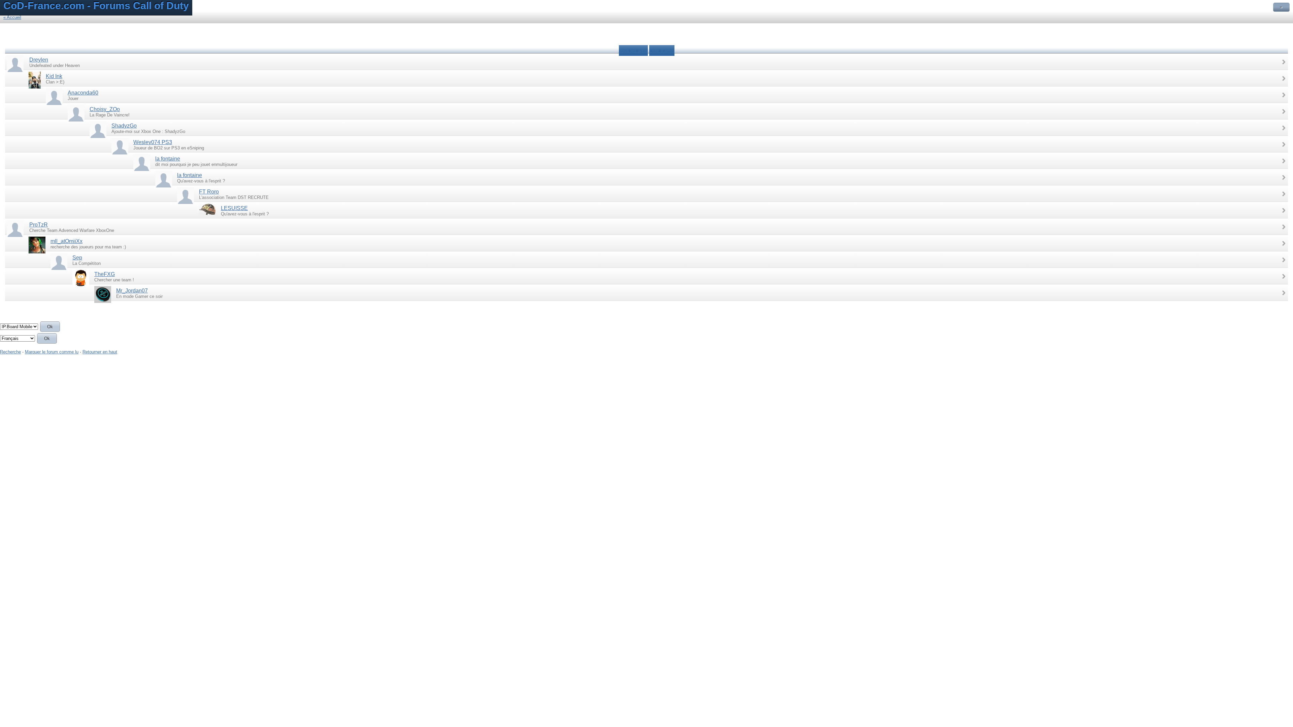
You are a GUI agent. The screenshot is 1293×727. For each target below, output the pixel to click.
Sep (77, 258)
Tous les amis (633, 50)
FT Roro (209, 192)
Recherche (10, 351)
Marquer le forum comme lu (51, 351)
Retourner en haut (99, 351)
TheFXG (104, 274)
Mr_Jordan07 (132, 290)
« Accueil (12, 17)
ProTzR (38, 225)
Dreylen (38, 60)
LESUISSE (234, 208)
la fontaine (167, 159)
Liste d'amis (661, 50)
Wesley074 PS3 (152, 142)
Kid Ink (54, 76)
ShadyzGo (124, 126)
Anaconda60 (83, 93)
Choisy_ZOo (105, 109)
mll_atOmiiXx (66, 241)
